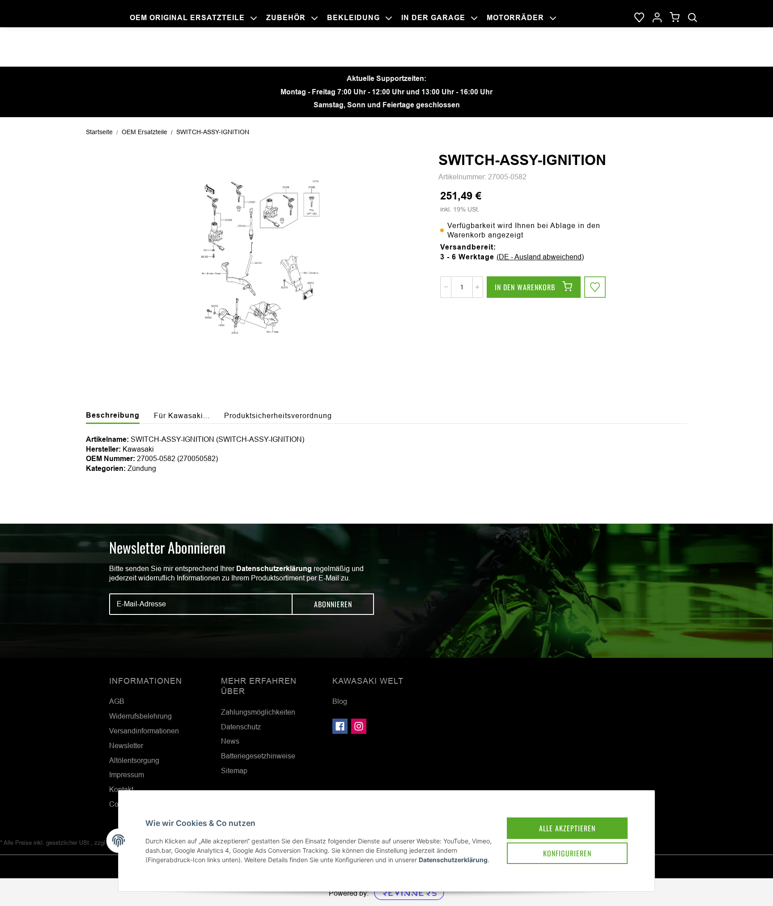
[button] (657, 18)
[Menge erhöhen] (477, 287)
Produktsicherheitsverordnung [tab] (278, 415)
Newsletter (126, 745)
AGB (116, 701)
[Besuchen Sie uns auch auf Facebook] (340, 726)
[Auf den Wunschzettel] (595, 287)
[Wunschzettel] (639, 18)
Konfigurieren (567, 853)
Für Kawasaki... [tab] (182, 415)
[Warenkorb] (675, 17)
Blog (339, 701)
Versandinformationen (144, 731)
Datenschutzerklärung (274, 568)
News (230, 741)
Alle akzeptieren (567, 828)
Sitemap (234, 770)
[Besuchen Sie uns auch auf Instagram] (358, 726)
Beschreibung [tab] (113, 415)
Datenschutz (241, 727)
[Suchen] (692, 18)
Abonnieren (333, 604)
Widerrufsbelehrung (140, 716)
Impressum (126, 775)
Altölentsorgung (134, 760)
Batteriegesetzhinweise (258, 756)
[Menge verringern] (446, 287)
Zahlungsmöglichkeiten (258, 712)
